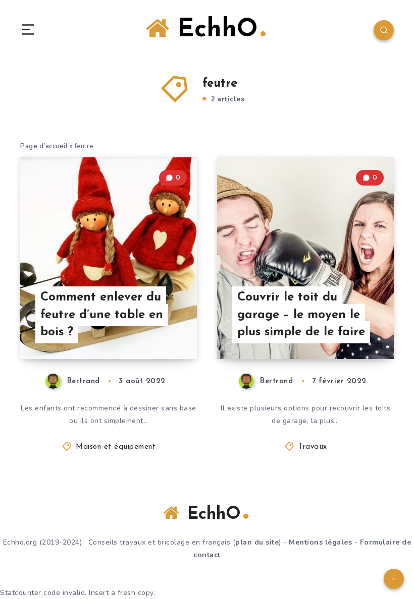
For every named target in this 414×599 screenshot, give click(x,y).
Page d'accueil (44, 146)
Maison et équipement (116, 447)
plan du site (257, 542)
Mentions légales (320, 542)
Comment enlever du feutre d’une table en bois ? (101, 315)
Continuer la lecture (158, 331)
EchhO (213, 30)
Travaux (312, 447)
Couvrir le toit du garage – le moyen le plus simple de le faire (301, 315)
